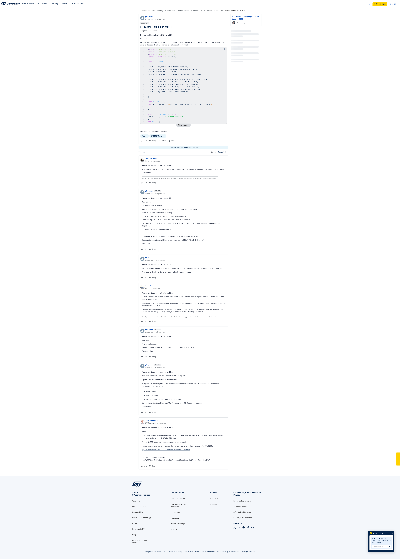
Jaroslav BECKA (151, 420)
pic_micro (149, 16)
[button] (379, 4)
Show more (182, 125)
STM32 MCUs (196, 11)
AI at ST (174, 529)
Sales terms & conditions (205, 552)
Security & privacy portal (243, 518)
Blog (134, 535)
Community (175, 512)
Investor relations (139, 506)
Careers (135, 523)
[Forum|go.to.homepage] (10, 4)
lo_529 (147, 257)
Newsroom (175, 518)
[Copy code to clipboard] (224, 49)
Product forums (183, 11)
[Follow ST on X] (234, 528)
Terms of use (188, 552)
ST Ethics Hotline (240, 506)
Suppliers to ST (138, 529)
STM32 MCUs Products (213, 11)
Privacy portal (234, 552)
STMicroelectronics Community (151, 11)
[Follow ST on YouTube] (252, 527)
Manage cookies (248, 552)
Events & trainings (178, 524)
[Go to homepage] (147, 486)
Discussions (170, 11)
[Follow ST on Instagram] (243, 527)
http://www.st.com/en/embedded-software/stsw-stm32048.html (166, 450)
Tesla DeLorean (151, 158)
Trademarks (221, 552)
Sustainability (137, 512)
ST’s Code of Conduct (242, 512)
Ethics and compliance (242, 501)
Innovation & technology (141, 518)
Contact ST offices (178, 499)
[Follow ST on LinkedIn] (239, 527)
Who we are (137, 501)
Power (144, 136)
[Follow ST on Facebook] (248, 527)
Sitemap (213, 504)
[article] (183, 171)
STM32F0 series (157, 136)
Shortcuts (214, 499)
